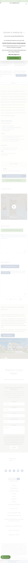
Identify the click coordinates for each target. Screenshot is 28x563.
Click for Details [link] (14, 58)
